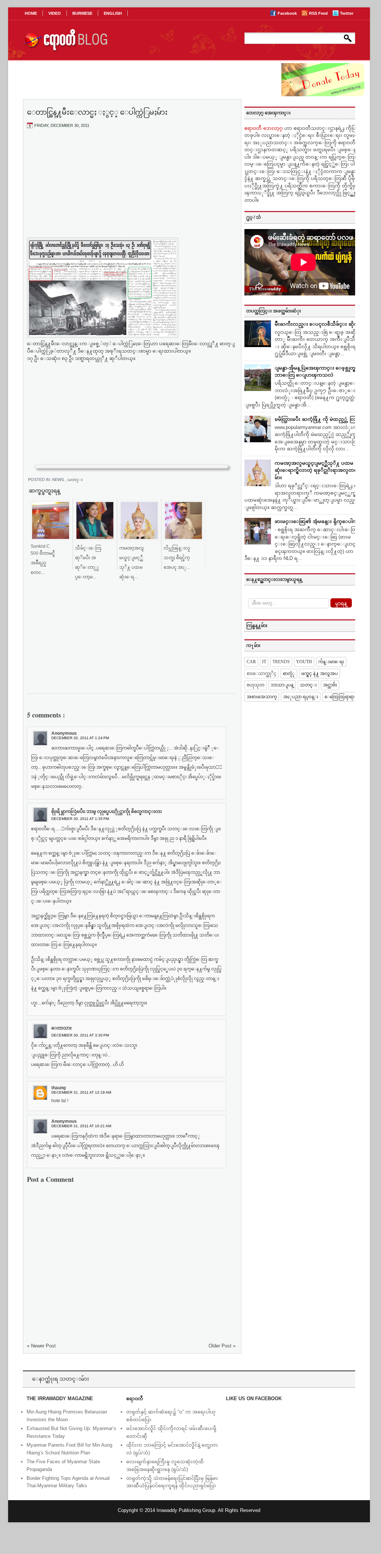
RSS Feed (319, 13)
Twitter (346, 13)
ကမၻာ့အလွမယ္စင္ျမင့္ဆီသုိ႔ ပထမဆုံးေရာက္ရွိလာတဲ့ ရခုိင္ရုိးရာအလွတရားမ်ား (318, 470)
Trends (281, 661)
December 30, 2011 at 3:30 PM (80, 1035)
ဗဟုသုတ (255, 685)
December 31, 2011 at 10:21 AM (81, 1126)
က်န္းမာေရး (331, 661)
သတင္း (75, 479)
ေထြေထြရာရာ (339, 696)
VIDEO (54, 13)
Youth (304, 661)
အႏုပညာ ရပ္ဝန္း (300, 696)
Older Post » (222, 1346)
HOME (31, 13)
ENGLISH (113, 13)
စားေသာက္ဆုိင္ (262, 673)
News (58, 479)
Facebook (288, 13)
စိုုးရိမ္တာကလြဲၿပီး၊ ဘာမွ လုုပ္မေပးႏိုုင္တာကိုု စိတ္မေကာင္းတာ (106, 811)
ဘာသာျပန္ (282, 685)
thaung (58, 1087)
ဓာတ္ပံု (289, 673)
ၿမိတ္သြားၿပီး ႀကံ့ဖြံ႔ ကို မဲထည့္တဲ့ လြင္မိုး (318, 419)
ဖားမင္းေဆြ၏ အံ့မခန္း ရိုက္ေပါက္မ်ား (318, 521)
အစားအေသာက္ (262, 696)
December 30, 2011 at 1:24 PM (80, 738)
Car (251, 661)
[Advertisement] (131, 189)
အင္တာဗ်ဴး (330, 685)
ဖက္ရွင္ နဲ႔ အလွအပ (319, 673)
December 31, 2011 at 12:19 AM (81, 1092)
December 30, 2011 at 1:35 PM (80, 819)
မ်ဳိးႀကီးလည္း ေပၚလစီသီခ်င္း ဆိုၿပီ (318, 324)
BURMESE (82, 13)
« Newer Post (41, 1346)
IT (264, 661)
